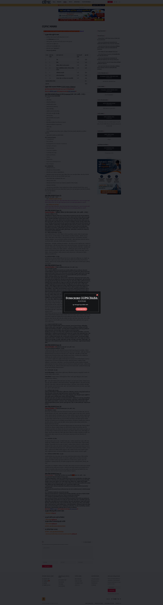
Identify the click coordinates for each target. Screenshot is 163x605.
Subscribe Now (81, 309)
